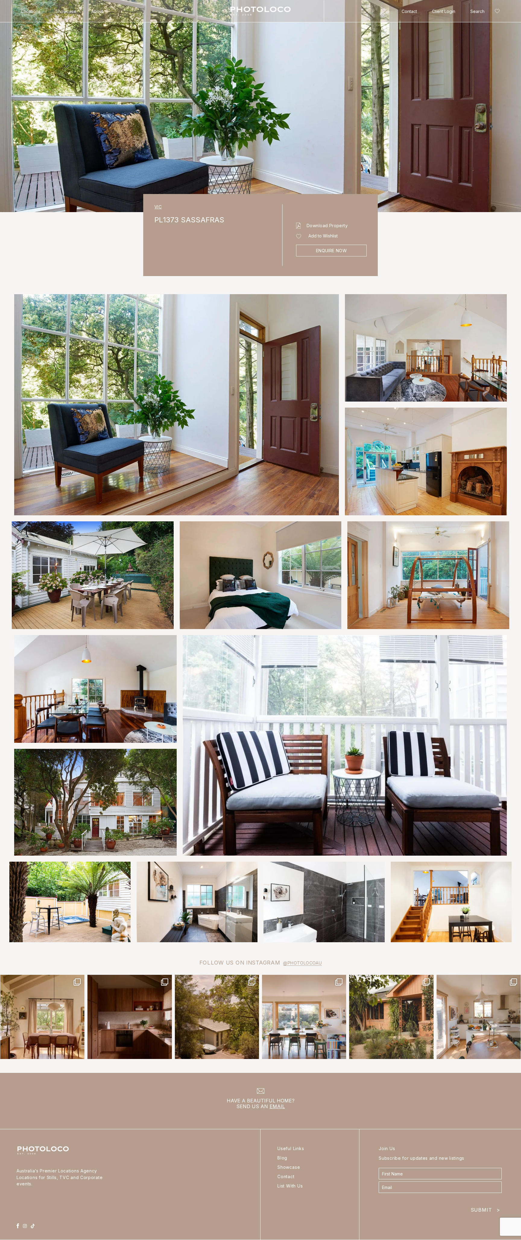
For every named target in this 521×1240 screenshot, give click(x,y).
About (97, 11)
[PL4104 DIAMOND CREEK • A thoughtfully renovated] (42, 1017)
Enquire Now (331, 250)
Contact (409, 11)
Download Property (327, 225)
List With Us (290, 1185)
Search (477, 11)
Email (277, 1106)
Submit (485, 1208)
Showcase (65, 11)
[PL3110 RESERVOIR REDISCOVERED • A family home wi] (304, 1017)
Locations (30, 11)
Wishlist (496, 12)
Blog (282, 1157)
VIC (158, 206)
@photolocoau (302, 962)
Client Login (443, 11)
